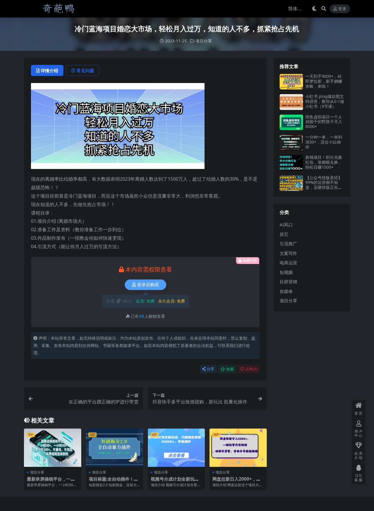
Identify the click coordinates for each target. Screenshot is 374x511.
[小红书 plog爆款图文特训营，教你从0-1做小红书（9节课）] (291, 102)
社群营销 (288, 281)
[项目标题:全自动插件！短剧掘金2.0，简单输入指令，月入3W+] (114, 448)
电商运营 (288, 262)
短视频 (286, 272)
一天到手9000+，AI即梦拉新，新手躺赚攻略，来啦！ (323, 81)
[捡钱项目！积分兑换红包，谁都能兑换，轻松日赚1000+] (291, 162)
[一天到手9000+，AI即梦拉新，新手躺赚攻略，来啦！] (291, 81)
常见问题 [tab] (85, 70)
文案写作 (288, 253)
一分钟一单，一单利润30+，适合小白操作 (323, 142)
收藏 (230, 369)
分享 (210, 369)
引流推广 (288, 243)
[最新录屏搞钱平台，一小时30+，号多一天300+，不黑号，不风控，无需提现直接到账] (52, 448)
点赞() (251, 369)
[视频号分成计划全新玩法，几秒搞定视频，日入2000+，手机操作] (176, 448)
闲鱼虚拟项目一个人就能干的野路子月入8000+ (323, 122)
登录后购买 (148, 284)
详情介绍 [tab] (49, 70)
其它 (284, 234)
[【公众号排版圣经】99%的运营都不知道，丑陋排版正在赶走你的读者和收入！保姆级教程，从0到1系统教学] (291, 183)
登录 (342, 9)
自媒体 (286, 291)
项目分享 (203, 41)
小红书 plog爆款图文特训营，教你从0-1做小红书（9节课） (324, 101)
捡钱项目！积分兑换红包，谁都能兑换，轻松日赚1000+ (323, 162)
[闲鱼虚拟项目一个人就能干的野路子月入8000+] (291, 122)
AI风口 (286, 224)
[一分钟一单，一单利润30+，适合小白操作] (291, 142)
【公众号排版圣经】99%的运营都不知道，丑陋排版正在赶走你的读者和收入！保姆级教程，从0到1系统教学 (324, 190)
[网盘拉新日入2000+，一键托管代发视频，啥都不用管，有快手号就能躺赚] (238, 448)
